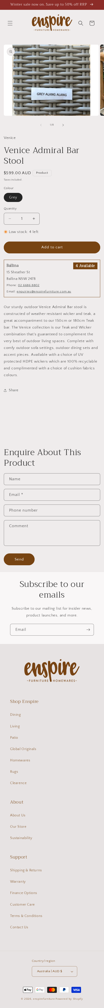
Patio (14, 738)
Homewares (20, 760)
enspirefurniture (44, 998)
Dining (15, 715)
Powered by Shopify (69, 998)
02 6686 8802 (28, 285)
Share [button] (13, 390)
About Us (17, 815)
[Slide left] (40, 125)
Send (19, 559)
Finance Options (23, 893)
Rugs (14, 772)
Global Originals (23, 749)
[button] (10, 23)
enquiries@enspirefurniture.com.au (44, 291)
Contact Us (19, 927)
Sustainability (21, 838)
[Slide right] (63, 125)
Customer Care (22, 905)
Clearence (18, 783)
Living (15, 726)
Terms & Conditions (26, 916)
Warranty (18, 882)
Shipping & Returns (26, 870)
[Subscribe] (88, 630)
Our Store (18, 827)
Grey (13, 197)
